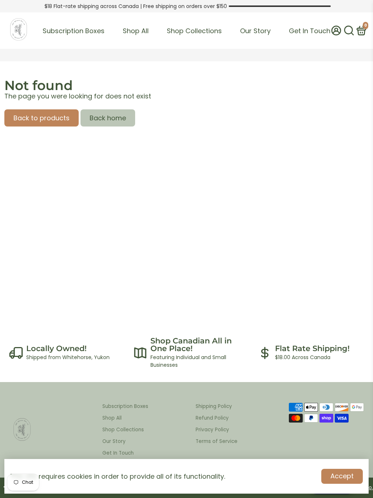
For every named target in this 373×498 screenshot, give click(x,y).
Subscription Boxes (74, 30)
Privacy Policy (212, 429)
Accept (342, 476)
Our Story (255, 30)
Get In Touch (309, 30)
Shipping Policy (214, 406)
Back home (108, 117)
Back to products (41, 117)
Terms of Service (216, 441)
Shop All (136, 30)
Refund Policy (212, 418)
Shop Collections (194, 30)
